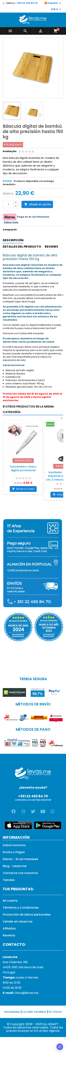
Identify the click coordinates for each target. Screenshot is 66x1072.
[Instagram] (23, 811)
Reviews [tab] (51, 246)
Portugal (9, 972)
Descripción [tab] (13, 240)
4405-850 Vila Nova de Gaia (23, 967)
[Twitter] (33, 811)
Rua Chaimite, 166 (15, 962)
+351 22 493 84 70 (27, 3)
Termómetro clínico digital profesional (23, 468)
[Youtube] (42, 811)
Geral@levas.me (26, 993)
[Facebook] (13, 811)
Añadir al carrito (37, 204)
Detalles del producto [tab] (22, 246)
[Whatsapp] (52, 811)
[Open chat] (59, 1046)
